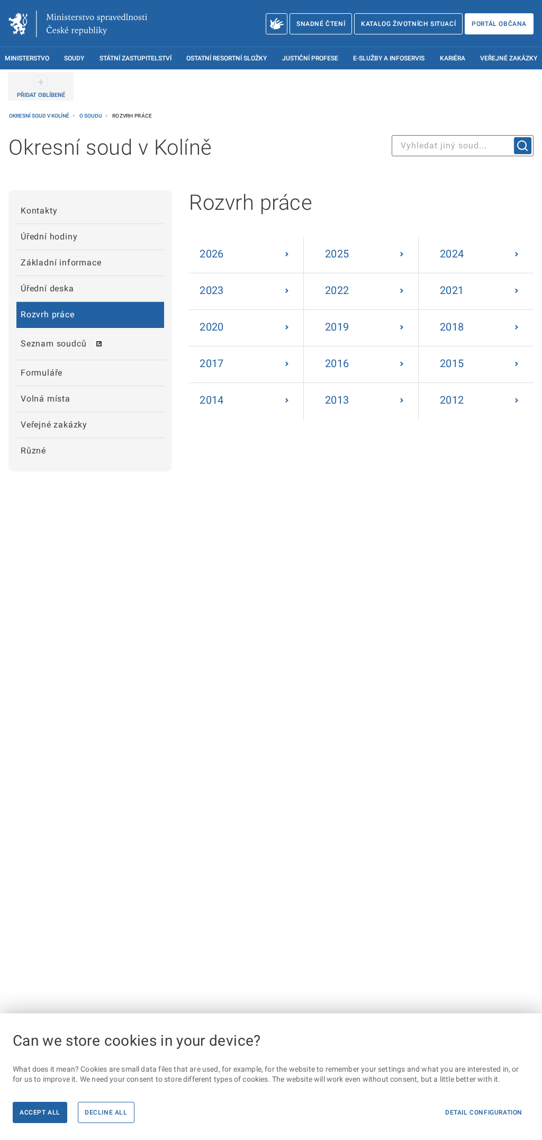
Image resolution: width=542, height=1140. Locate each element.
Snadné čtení (320, 24)
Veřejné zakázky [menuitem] (508, 58)
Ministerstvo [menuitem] (27, 58)
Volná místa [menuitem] (45, 399)
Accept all (40, 1112)
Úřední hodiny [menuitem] (49, 236)
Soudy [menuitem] (74, 58)
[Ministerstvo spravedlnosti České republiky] (77, 24)
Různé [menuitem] (33, 451)
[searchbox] (463, 145)
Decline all (106, 1112)
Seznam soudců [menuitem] (53, 344)
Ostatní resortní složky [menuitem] (226, 58)
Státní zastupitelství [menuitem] (135, 58)
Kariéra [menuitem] (452, 58)
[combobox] (463, 145)
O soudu (91, 116)
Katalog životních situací (408, 24)
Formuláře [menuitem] (41, 373)
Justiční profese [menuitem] (310, 58)
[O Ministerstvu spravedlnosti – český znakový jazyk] (276, 23)
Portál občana (499, 24)
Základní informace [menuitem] (61, 262)
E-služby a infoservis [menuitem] (388, 58)
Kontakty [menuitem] (39, 211)
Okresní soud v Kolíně (39, 116)
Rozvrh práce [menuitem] (48, 314)
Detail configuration (483, 1112)
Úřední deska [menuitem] (47, 288)
